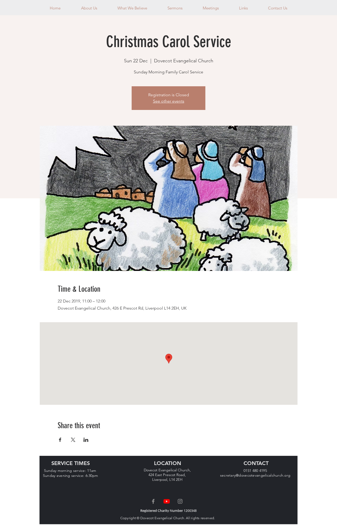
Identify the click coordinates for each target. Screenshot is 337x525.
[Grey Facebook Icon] (153, 501)
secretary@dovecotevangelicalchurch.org (255, 475)
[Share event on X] (73, 440)
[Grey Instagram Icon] (180, 501)
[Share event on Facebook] (60, 440)
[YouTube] (166, 501)
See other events (168, 101)
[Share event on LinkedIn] (85, 440)
